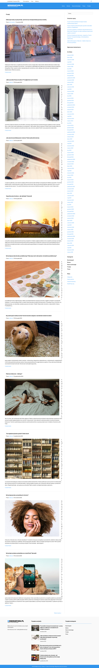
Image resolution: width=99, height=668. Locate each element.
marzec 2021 (70, 202)
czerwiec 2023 (70, 141)
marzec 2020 (70, 229)
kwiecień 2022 (70, 173)
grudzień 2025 (70, 73)
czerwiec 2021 (70, 195)
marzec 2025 (70, 93)
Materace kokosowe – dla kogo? (14, 374)
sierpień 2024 (70, 109)
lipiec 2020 (69, 220)
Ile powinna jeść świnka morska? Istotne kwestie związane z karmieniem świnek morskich (29, 315)
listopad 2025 (70, 75)
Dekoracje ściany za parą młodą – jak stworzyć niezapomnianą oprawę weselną (26, 19)
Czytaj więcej (8, 72)
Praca (83, 6)
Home (63, 6)
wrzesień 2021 (70, 188)
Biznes (68, 6)
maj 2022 (69, 170)
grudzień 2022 (70, 154)
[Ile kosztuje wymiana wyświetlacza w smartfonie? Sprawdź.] (32, 576)
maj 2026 (69, 62)
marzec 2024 (70, 120)
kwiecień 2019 (70, 250)
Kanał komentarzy (71, 281)
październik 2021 (71, 186)
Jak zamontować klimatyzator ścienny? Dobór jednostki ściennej (22, 138)
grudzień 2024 (70, 100)
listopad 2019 (70, 234)
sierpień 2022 (70, 163)
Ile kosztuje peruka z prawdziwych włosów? (17, 495)
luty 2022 (69, 177)
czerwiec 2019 (70, 245)
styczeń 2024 (70, 125)
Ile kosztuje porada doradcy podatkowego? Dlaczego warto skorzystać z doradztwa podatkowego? (31, 256)
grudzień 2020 (70, 209)
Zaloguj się (69, 277)
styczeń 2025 (70, 98)
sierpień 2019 (70, 240)
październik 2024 (71, 105)
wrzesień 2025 (70, 80)
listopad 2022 (70, 157)
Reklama (37, 1)
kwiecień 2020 (70, 227)
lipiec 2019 (69, 243)
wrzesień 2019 (70, 238)
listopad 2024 (70, 102)
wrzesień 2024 (70, 107)
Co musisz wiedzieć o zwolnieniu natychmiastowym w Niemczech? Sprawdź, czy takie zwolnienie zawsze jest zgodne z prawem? (80, 31)
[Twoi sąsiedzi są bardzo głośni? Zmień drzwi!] (32, 458)
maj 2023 (69, 143)
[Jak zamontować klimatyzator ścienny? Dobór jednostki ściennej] (32, 161)
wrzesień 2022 (70, 161)
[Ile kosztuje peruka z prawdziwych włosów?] (32, 518)
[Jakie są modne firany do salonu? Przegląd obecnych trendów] (32, 103)
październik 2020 (71, 213)
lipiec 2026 (69, 57)
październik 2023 (71, 132)
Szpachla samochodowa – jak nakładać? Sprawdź (19, 196)
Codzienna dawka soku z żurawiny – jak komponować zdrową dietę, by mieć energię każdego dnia (50, 656)
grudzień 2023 (70, 127)
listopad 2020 (70, 211)
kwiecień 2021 (70, 200)
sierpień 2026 (70, 55)
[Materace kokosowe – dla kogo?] (32, 397)
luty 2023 (69, 150)
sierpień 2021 (70, 191)
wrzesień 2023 (70, 134)
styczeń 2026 (70, 71)
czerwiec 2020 (70, 222)
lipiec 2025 (69, 84)
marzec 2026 (70, 66)
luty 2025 (69, 96)
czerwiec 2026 (70, 59)
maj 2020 (69, 225)
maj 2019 (69, 247)
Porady (89, 6)
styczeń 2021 (70, 207)
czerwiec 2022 (70, 168)
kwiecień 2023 (70, 145)
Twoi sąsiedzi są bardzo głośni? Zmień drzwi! (17, 433)
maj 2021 (69, 197)
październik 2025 (71, 77)
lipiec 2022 (69, 166)
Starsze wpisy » (57, 613)
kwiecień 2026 (70, 64)
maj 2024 (69, 116)
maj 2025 (69, 89)
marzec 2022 (70, 175)
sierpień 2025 (70, 82)
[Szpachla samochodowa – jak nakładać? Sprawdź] (32, 219)
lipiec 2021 (69, 193)
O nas (32, 1)
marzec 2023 (70, 148)
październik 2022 (71, 159)
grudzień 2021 (70, 182)
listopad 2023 (70, 129)
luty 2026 (69, 68)
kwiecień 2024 (70, 118)
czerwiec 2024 (70, 114)
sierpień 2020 (70, 218)
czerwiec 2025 (70, 87)
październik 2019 (71, 236)
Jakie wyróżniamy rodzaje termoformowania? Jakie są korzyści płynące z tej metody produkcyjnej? (50, 637)
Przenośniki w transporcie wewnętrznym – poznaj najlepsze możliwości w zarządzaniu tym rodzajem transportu (51, 627)
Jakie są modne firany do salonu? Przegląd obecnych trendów (22, 80)
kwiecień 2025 (70, 91)
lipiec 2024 (69, 111)
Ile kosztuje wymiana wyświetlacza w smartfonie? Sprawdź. (21, 553)
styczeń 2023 (70, 152)
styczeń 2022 (70, 179)
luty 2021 (69, 204)
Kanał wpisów (70, 279)
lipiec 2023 (69, 139)
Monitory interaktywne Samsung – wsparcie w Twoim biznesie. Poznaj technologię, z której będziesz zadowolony (79, 36)
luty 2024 (69, 123)
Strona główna (26, 1)
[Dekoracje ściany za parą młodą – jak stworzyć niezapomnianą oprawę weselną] (33, 43)
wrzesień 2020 (70, 216)
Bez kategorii (70, 260)
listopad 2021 (70, 184)
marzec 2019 (70, 252)
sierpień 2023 (70, 136)
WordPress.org (70, 283)
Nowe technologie (76, 6)
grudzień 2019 (70, 231)
